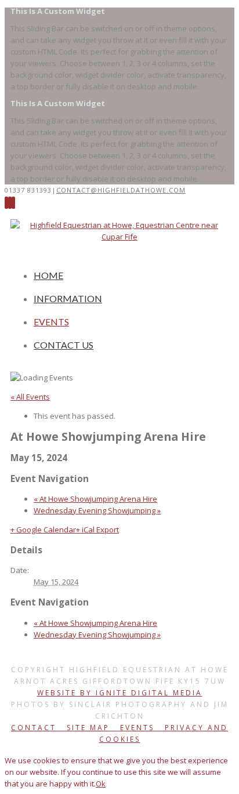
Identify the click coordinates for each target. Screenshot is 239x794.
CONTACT (35, 728)
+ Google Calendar (43, 529)
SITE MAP (86, 728)
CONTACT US (63, 344)
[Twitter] (10, 203)
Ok (101, 783)
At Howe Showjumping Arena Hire (95, 499)
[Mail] (13, 203)
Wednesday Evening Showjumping (97, 510)
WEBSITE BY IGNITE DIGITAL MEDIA (119, 693)
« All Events (30, 396)
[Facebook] (6, 203)
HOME (48, 275)
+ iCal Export (97, 529)
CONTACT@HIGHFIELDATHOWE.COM (121, 190)
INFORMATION (68, 298)
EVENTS (51, 321)
